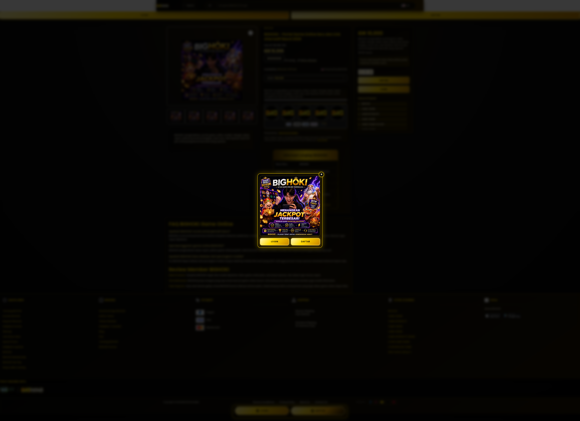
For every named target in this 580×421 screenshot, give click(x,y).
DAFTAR (305, 241)
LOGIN (274, 241)
